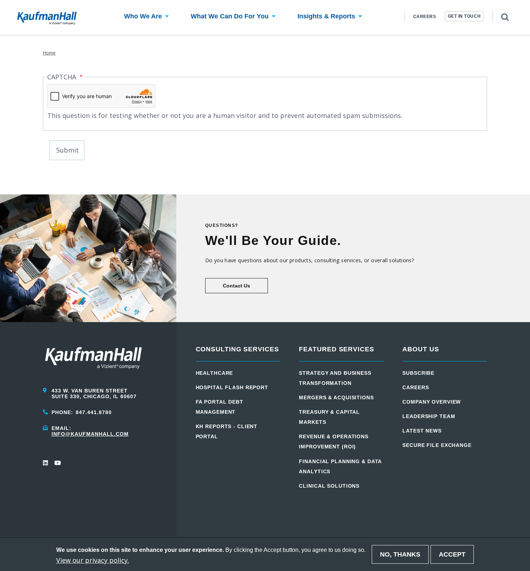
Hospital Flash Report (232, 387)
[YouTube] (57, 463)
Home (49, 53)
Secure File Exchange (437, 445)
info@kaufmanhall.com (90, 434)
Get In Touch (464, 16)
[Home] (47, 17)
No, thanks (400, 554)
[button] (142, 17)
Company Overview (431, 402)
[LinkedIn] (46, 463)
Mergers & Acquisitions (336, 397)
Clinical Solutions (329, 486)
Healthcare (214, 373)
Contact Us (236, 286)
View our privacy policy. (92, 560)
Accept (452, 554)
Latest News (422, 431)
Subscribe (418, 373)
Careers (424, 16)
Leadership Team (428, 416)
